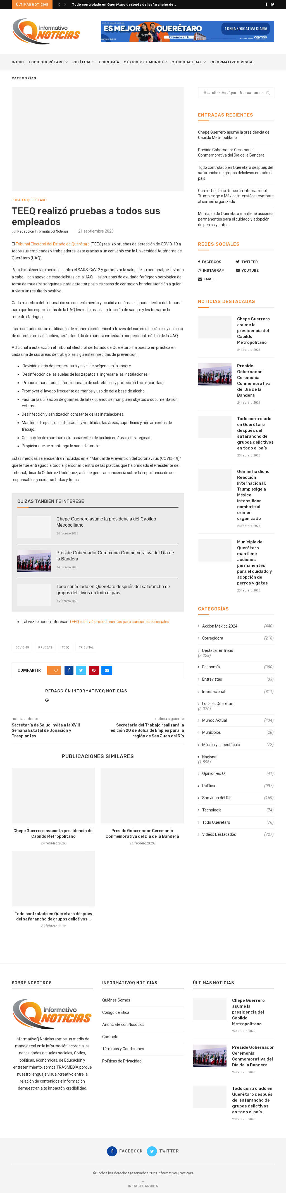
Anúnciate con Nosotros (123, 1024)
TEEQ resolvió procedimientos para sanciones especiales (119, 621)
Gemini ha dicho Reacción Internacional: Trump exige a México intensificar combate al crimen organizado (236, 196)
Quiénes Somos (116, 1000)
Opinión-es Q (238, 773)
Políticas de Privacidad (122, 1061)
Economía (109, 62)
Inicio (18, 62)
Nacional (209, 757)
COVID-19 (22, 647)
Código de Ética (115, 1012)
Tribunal (86, 647)
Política (81, 62)
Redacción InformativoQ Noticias (43, 231)
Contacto (110, 1037)
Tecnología (238, 810)
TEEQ (65, 647)
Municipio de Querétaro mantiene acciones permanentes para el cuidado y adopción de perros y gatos (235, 219)
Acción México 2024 (238, 626)
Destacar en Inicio (217, 650)
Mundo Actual (186, 62)
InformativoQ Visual (232, 62)
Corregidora (238, 638)
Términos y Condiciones (123, 1049)
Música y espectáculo (238, 744)
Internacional (238, 691)
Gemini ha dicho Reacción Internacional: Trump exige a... (120, 4)
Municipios (238, 732)
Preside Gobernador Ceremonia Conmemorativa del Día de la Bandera (115, 555)
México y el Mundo (143, 62)
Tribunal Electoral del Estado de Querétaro (53, 244)
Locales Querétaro (29, 200)
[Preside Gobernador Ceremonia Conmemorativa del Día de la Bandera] (34, 561)
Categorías (24, 78)
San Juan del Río (238, 798)
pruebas (45, 647)
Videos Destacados (238, 834)
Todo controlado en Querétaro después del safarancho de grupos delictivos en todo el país (113, 589)
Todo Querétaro (46, 62)
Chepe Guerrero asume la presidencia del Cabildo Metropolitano (106, 522)
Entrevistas (238, 679)
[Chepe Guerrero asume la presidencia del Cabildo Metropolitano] (34, 527)
